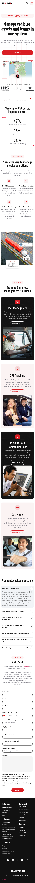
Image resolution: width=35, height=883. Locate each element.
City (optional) (6, 727)
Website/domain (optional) (10, 741)
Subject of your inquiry (9, 748)
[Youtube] (22, 860)
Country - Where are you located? (12, 720)
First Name (5, 692)
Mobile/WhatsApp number (10, 713)
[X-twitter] (17, 860)
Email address (6, 706)
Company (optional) (8, 734)
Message (5, 755)
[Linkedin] (13, 860)
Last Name (5, 699)
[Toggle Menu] (31, 3)
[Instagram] (27, 860)
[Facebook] (8, 860)
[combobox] (4, 715)
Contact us (26, 666)
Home (4, 879)
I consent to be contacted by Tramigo (14, 774)
